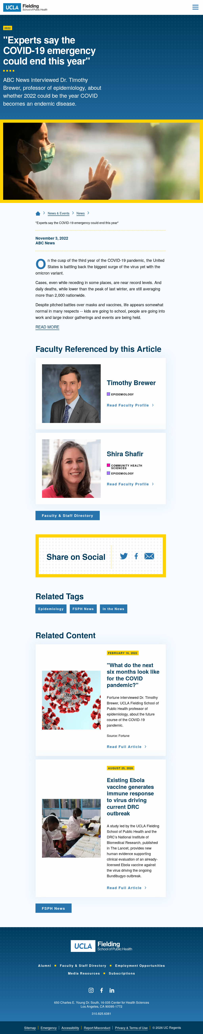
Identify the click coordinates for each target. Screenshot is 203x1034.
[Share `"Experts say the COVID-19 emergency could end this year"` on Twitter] (124, 557)
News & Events (58, 213)
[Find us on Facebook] (101, 991)
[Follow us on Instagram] (91, 991)
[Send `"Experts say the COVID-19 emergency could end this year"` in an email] (149, 557)
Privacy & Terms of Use (131, 1027)
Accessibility (70, 1027)
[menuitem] (127, 557)
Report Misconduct (97, 1027)
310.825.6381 (101, 1014)
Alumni (44, 965)
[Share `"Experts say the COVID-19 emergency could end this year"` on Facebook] (136, 557)
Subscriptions (122, 973)
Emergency (49, 1027)
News (81, 213)
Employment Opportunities (140, 965)
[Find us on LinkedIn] (112, 991)
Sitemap (30, 1027)
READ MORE (47, 327)
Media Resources (84, 973)
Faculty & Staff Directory (83, 965)
